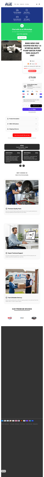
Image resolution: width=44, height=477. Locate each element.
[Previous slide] (2, 50)
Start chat (23, 37)
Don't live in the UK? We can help (22, 135)
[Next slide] (20, 50)
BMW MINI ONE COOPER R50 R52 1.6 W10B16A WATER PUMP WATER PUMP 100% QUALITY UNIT (32, 49)
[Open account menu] (37, 4)
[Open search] (15, 4)
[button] (26, 161)
